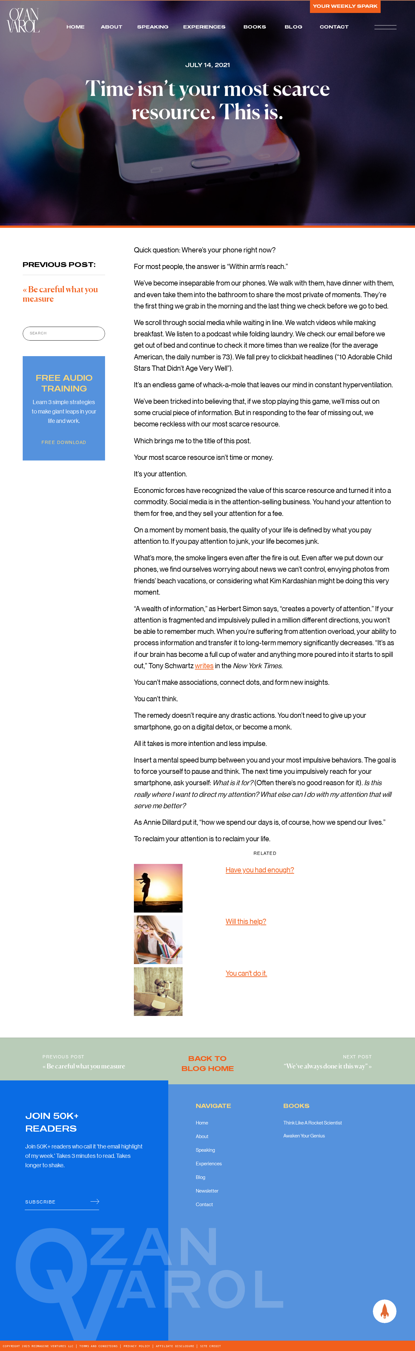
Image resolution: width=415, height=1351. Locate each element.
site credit (209, 1346)
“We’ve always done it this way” (326, 1066)
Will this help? (246, 921)
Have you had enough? (260, 869)
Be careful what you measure (86, 1066)
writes (204, 665)
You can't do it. (246, 973)
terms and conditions (98, 1346)
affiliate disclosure (175, 1346)
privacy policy (137, 1346)
